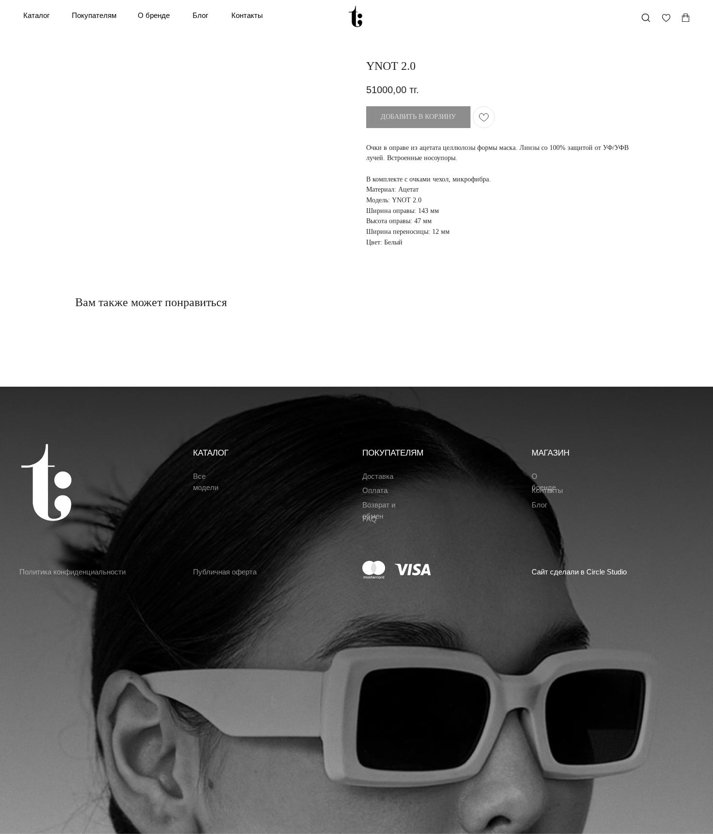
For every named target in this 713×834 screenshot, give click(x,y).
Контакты (247, 15)
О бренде (154, 15)
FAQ (369, 519)
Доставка (377, 476)
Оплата (375, 490)
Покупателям (94, 15)
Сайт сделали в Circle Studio (579, 572)
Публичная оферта (225, 572)
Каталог (36, 15)
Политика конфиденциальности (72, 572)
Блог (200, 15)
